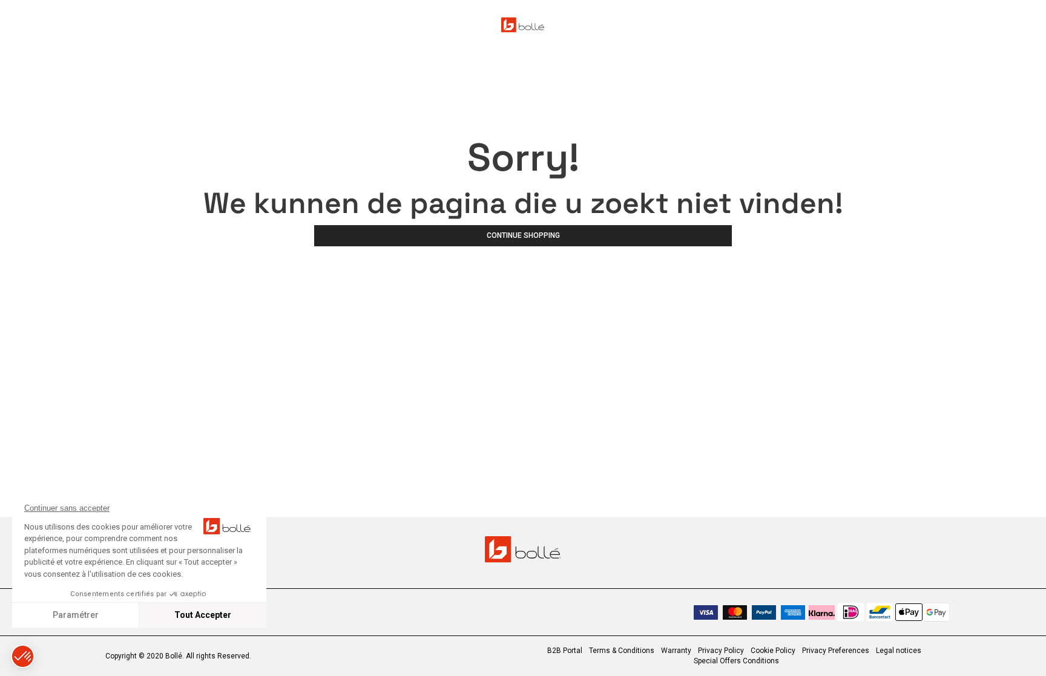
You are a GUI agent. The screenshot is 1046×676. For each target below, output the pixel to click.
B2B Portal (564, 650)
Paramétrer (76, 615)
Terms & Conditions (621, 650)
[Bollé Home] (523, 25)
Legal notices (898, 650)
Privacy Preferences (835, 650)
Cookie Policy (773, 650)
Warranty (676, 650)
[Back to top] (1018, 645)
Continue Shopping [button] (523, 235)
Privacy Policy (721, 650)
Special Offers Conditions (736, 661)
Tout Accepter (202, 615)
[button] (23, 656)
